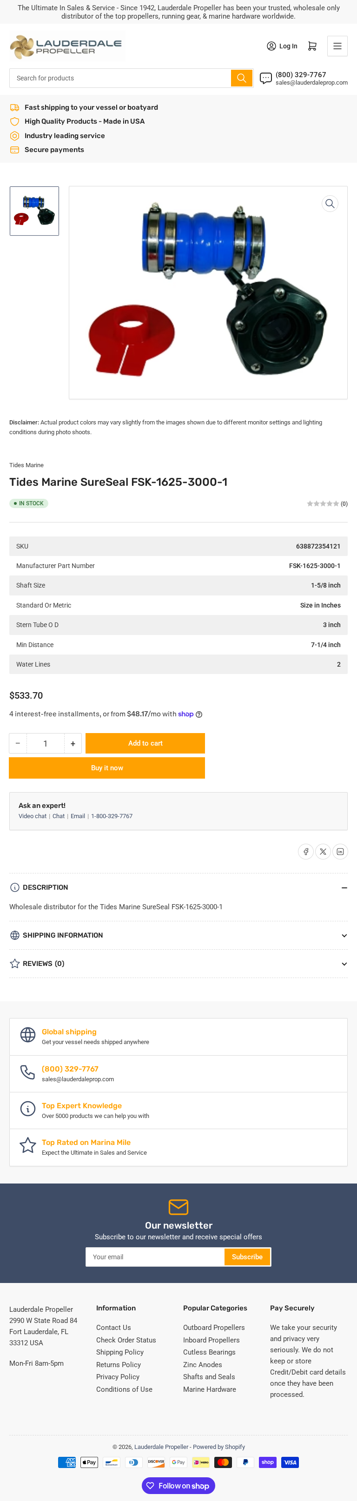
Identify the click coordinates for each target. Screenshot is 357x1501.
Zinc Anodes (202, 1365)
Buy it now (107, 768)
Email (78, 816)
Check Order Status (126, 1340)
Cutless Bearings (209, 1352)
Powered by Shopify (219, 1446)
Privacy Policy (117, 1377)
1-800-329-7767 (111, 816)
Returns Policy (118, 1365)
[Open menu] (337, 46)
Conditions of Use (124, 1389)
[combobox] (131, 78)
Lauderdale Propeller (161, 1446)
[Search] (241, 78)
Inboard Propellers (211, 1340)
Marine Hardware (209, 1389)
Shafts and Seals (209, 1377)
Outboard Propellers (214, 1327)
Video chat (33, 816)
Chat (59, 816)
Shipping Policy (120, 1352)
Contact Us (113, 1327)
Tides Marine (26, 465)
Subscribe (247, 1257)
